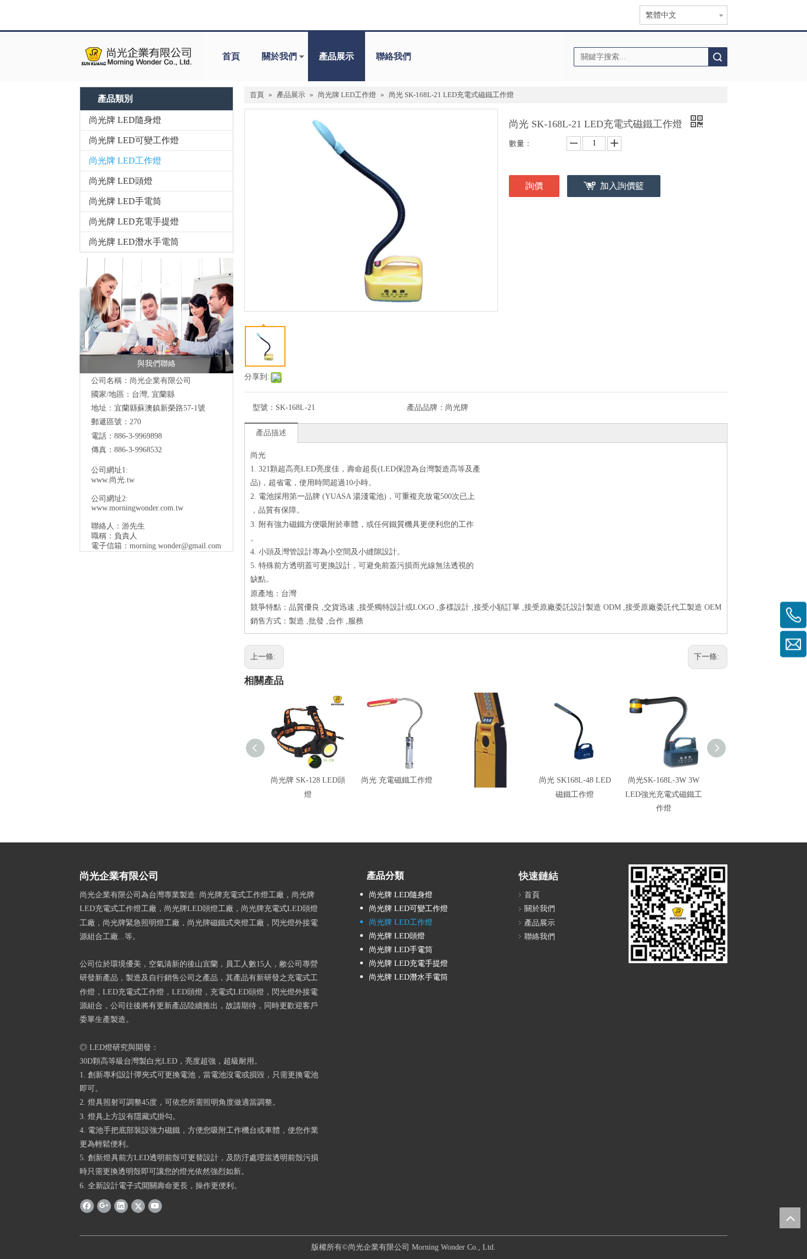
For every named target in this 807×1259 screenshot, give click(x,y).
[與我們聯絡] (156, 315)
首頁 (231, 56)
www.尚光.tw (112, 480)
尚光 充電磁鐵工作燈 (397, 780)
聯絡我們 (393, 56)
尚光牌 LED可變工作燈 (134, 140)
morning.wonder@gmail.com (175, 546)
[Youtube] (155, 1206)
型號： (264, 407)
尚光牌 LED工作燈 (125, 160)
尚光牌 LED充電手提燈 (134, 221)
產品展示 (336, 56)
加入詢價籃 (622, 185)
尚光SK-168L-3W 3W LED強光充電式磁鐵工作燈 (663, 794)
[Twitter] (138, 1206)
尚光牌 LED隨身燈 (125, 120)
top (790, 1217)
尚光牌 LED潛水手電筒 (134, 241)
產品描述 (271, 433)
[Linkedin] (121, 1206)
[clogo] (136, 56)
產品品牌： (426, 407)
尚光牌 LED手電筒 (125, 201)
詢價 (534, 185)
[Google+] (104, 1206)
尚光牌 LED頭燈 (121, 181)
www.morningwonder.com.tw (137, 508)
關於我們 (279, 56)
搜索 (717, 57)
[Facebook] (87, 1206)
